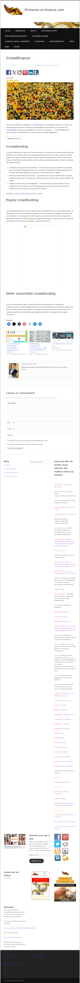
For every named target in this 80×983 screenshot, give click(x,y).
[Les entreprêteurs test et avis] (62, 336)
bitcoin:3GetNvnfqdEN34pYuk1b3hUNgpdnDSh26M (19, 928)
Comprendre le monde (40, 36)
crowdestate (67, 719)
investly (61, 738)
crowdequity (46, 130)
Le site (61, 733)
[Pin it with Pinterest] (25, 72)
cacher (18, 138)
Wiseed (19, 221)
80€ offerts (66, 782)
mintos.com (62, 742)
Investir (33, 31)
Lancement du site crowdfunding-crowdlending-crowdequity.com (13, 347)
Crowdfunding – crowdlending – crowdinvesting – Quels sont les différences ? (38, 347)
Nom (10, 422)
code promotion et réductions (66, 822)
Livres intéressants (56, 41)
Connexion (7, 465)
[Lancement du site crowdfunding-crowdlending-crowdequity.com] (16, 336)
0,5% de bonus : (66, 728)
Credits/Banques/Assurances (16, 36)
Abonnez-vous (36, 861)
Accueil (8, 31)
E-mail (10, 429)
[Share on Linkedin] (30, 72)
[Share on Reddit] (19, 72)
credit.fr (39, 193)
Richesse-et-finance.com (44, 10)
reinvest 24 (64, 752)
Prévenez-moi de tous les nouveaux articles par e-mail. (26, 444)
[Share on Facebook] (8, 72)
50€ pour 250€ (64, 491)
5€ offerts (63, 705)
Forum (71, 41)
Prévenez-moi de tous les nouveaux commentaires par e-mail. (28, 441)
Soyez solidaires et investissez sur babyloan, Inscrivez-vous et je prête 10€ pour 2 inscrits (65, 564)
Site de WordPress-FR (10, 476)
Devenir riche (20, 31)
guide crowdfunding (53, 65)
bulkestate (65, 710)
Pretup (15, 193)
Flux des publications (10, 469)
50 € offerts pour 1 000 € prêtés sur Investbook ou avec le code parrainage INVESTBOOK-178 (65, 628)
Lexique (16, 47)
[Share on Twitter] (14, 72)
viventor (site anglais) (66, 761)
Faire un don (8, 973)
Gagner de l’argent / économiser (17, 41)
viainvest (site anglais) (66, 766)
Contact (6, 959)
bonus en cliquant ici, (68, 514)
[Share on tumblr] (36, 72)
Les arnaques (39, 41)
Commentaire (11, 403)
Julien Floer (13, 65)
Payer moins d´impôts (49, 31)
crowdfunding (36, 125)
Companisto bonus (68, 714)
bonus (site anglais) (64, 757)
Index (7, 47)
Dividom (62, 589)
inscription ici (65, 612)
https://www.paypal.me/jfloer (12, 937)
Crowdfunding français (41, 65)
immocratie (25, 193)
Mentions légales (9, 955)
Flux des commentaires (11, 472)
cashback (63, 798)
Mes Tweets (7, 878)
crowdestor (65, 724)
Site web (10, 435)
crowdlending (11, 130)
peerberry (64, 747)
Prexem (69, 658)
